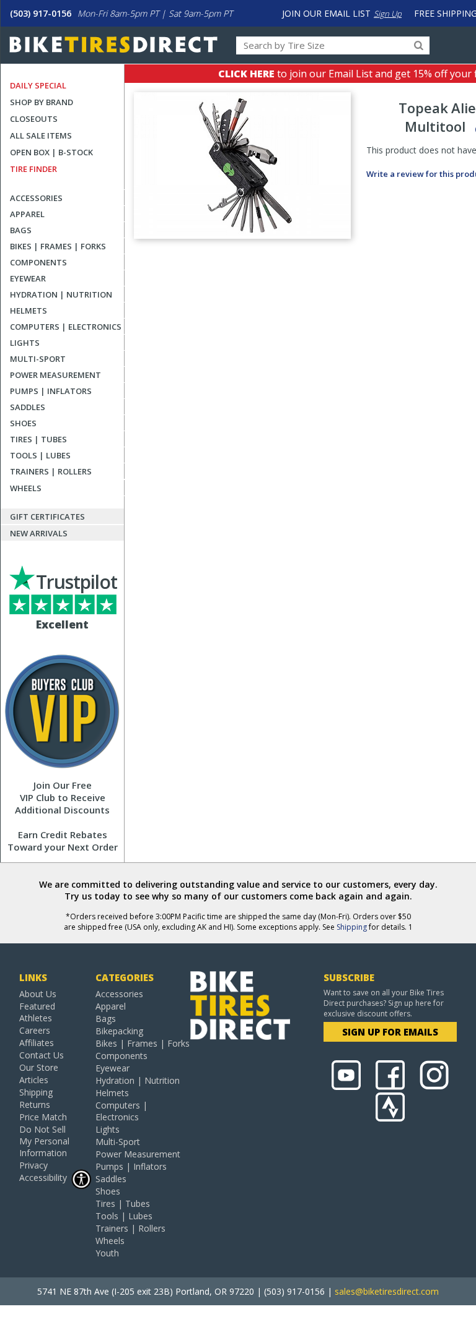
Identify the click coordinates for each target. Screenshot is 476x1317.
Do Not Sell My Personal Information (44, 1141)
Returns (34, 1104)
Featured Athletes (37, 1012)
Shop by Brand (41, 102)
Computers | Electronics (65, 326)
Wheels (26, 488)
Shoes (23, 423)
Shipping (352, 927)
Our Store (38, 1067)
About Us (37, 994)
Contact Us (41, 1055)
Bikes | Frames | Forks (58, 246)
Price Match (43, 1117)
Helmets (28, 310)
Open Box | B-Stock (51, 152)
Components (38, 262)
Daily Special (38, 85)
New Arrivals (39, 533)
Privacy (33, 1165)
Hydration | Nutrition (61, 294)
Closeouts (34, 118)
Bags (21, 230)
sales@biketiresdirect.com (387, 1291)
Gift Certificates (47, 516)
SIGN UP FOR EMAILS (390, 1032)
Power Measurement (55, 374)
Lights (25, 342)
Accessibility (43, 1177)
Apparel (27, 214)
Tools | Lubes (40, 455)
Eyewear (28, 278)
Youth (107, 1253)
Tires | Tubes (38, 439)
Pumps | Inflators (51, 391)
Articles (33, 1080)
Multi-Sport (38, 358)
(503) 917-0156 (40, 13)
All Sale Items (41, 135)
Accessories (36, 198)
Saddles (27, 407)
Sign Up (388, 13)
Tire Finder (33, 168)
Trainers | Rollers (51, 471)
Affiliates (36, 1043)
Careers (34, 1030)
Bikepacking (119, 1031)
